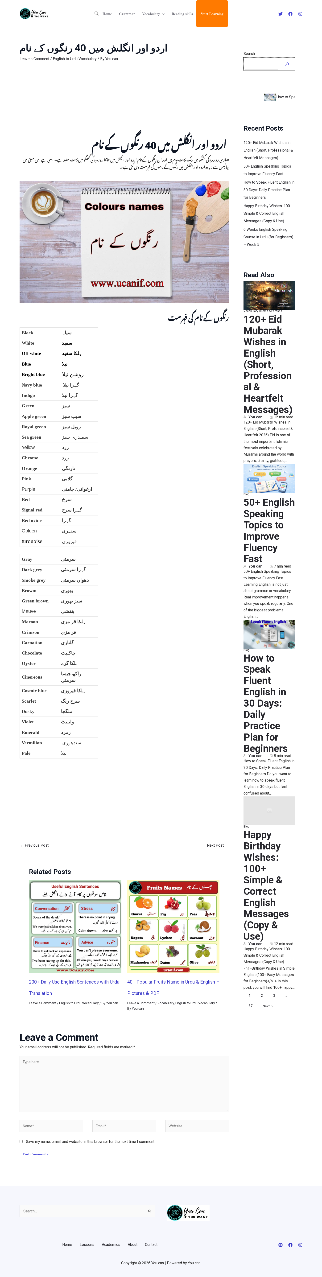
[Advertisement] (124, 102)
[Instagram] (300, 14)
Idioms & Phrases (270, 311)
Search (249, 53)
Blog (246, 494)
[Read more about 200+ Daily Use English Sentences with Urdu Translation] (75, 926)
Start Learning (212, 13)
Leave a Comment (34, 59)
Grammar (127, 13)
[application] (162, 13)
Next (266, 1006)
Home (107, 13)
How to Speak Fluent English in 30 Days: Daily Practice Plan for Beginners (269, 190)
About (132, 1244)
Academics (111, 1244)
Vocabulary (151, 13)
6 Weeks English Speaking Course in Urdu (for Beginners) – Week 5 (268, 237)
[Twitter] (280, 14)
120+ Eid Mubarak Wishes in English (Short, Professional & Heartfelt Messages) (268, 150)
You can (255, 417)
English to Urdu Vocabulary (75, 59)
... (286, 995)
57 (250, 1006)
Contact (151, 1244)
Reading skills (182, 13)
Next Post (217, 845)
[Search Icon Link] (96, 13)
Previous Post (34, 845)
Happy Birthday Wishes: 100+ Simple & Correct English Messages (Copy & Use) (268, 213)
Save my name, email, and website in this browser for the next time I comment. (90, 1141)
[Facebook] (290, 14)
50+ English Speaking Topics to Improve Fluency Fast (269, 530)
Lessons (87, 1244)
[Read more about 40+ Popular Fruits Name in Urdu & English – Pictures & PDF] (173, 926)
